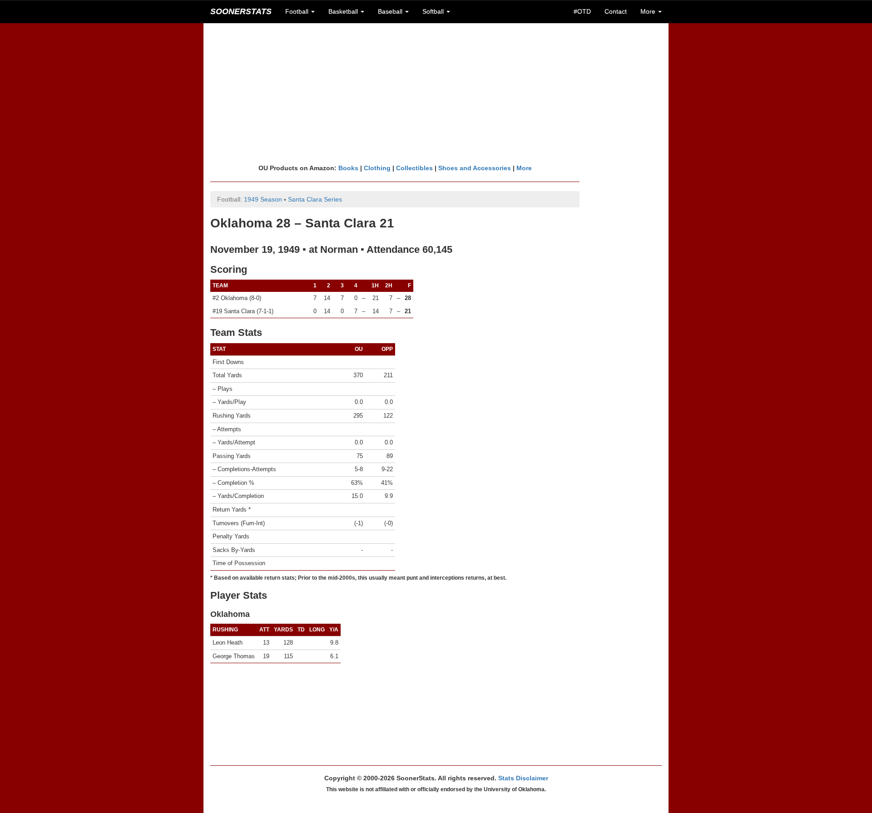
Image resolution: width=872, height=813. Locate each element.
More (524, 168)
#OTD (582, 11)
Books (348, 168)
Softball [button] (434, 11)
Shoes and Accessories (474, 168)
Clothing (377, 168)
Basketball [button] (344, 11)
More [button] (648, 11)
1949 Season (263, 199)
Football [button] (297, 11)
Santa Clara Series (315, 199)
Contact (615, 11)
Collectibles (414, 168)
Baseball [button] (391, 11)
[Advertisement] (436, 93)
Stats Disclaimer (523, 778)
